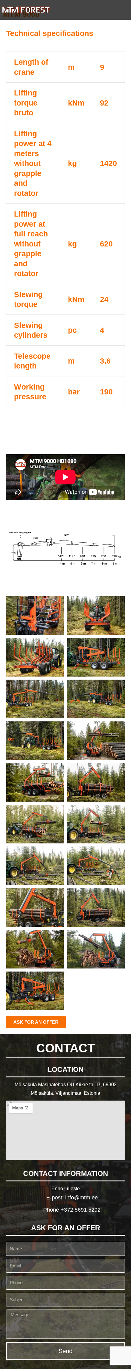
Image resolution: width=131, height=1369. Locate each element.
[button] (122, 10)
